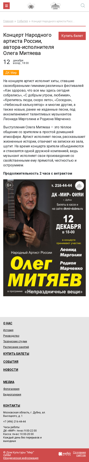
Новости (10, 369)
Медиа (8, 382)
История (8, 330)
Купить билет (72, 36)
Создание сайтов (79, 454)
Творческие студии (15, 341)
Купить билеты (16, 353)
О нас (7, 323)
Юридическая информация (20, 458)
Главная (8, 21)
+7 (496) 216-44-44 (14, 421)
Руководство (11, 335)
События (22, 21)
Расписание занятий (16, 347)
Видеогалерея (12, 394)
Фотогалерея (11, 388)
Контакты (11, 405)
